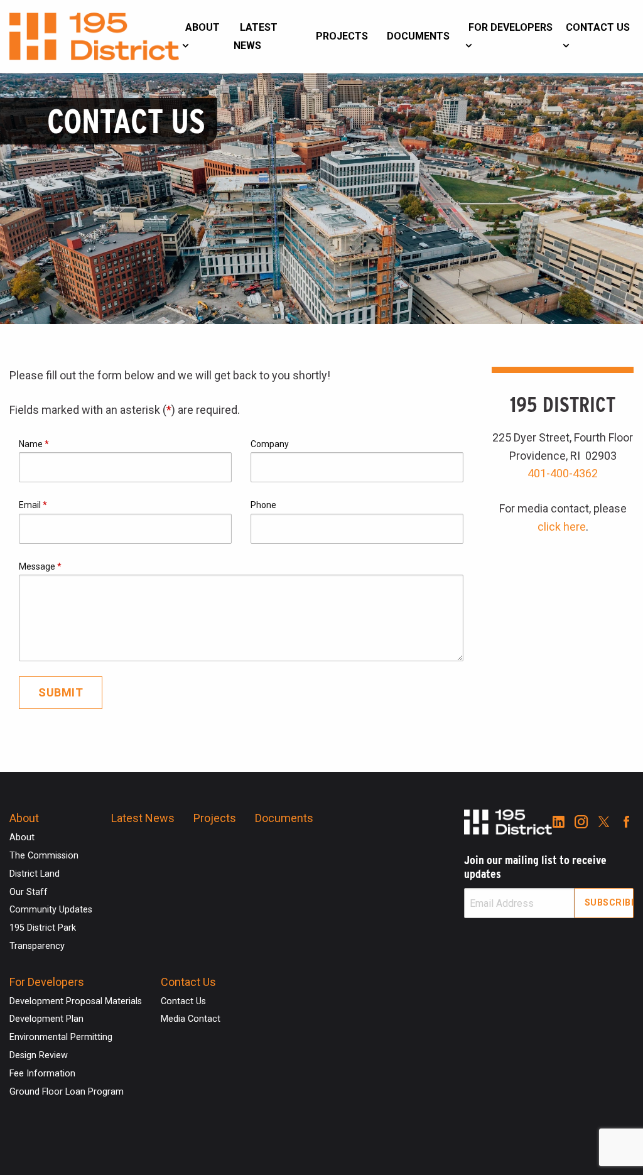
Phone (263, 505)
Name (34, 444)
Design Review (38, 1055)
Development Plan (46, 1019)
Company (270, 444)
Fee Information (42, 1073)
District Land (34, 874)
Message (40, 566)
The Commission (43, 855)
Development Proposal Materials (75, 1001)
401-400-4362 (562, 473)
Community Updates (50, 909)
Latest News (256, 36)
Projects (342, 36)
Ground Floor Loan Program (66, 1091)
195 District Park (42, 928)
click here (562, 526)
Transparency (37, 946)
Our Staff (28, 892)
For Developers (510, 27)
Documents (418, 36)
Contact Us (598, 27)
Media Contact (190, 1019)
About (202, 27)
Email (33, 505)
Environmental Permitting (60, 1037)
